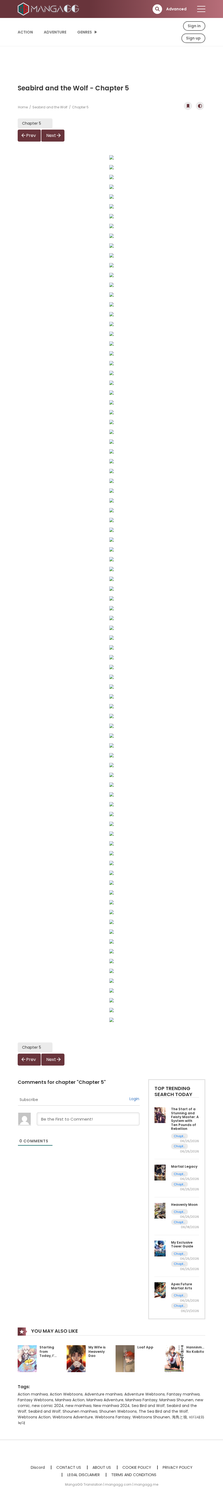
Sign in (194, 26)
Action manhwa (33, 1394)
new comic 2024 (48, 1405)
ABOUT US (101, 1467)
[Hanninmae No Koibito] (174, 1358)
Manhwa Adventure (104, 1400)
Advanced (176, 9)
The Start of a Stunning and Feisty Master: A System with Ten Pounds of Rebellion (185, 1119)
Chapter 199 (179, 1136)
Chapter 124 (179, 1264)
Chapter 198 (179, 1146)
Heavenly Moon (184, 1204)
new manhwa (78, 1405)
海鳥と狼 (179, 1417)
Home (23, 107)
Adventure (55, 32)
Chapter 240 (179, 1174)
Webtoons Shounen (151, 1417)
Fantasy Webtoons (35, 1400)
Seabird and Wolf (44, 1411)
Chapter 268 (179, 1212)
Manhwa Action (70, 1400)
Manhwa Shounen (176, 1400)
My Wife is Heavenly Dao (97, 1351)
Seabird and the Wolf (49, 107)
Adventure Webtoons (144, 1394)
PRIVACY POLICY (178, 1467)
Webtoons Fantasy (113, 1417)
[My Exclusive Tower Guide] (160, 1248)
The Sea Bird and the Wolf (163, 1411)
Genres (84, 32)
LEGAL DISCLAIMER (83, 1474)
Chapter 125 (179, 1254)
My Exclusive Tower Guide (182, 1244)
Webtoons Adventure (72, 1417)
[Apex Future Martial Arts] (160, 1290)
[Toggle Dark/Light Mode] (200, 106)
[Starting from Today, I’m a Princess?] (27, 1358)
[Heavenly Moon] (160, 1210)
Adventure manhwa (103, 1394)
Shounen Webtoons (118, 1411)
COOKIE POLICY (136, 1467)
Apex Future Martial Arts (181, 1286)
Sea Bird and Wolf (148, 1405)
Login (134, 1099)
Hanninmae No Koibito (196, 1349)
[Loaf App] (125, 1358)
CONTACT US (68, 1467)
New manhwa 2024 (111, 1405)
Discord (38, 1467)
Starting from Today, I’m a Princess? (48, 1355)
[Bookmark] (188, 106)
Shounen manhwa (80, 1411)
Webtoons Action (34, 1417)
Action (25, 32)
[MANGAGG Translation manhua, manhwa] (49, 8)
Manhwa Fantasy (141, 1400)
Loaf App (145, 1347)
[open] (201, 9)
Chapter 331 (179, 1295)
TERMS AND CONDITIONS (133, 1474)
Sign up (193, 38)
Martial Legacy (184, 1166)
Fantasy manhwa (183, 1394)
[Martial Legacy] (160, 1172)
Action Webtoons (66, 1394)
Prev (31, 135)
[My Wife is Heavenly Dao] (76, 1358)
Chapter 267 (179, 1222)
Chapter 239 (179, 1184)
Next (51, 135)
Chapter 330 (179, 1306)
